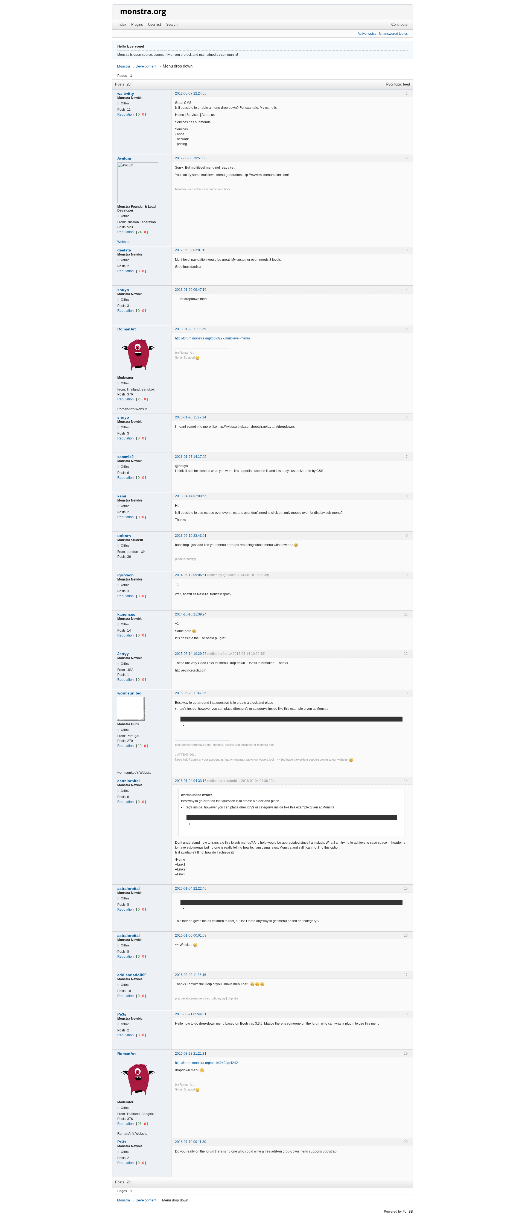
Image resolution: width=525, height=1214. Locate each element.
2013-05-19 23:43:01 (190, 536)
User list (154, 24)
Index (122, 24)
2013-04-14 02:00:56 (190, 496)
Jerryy (123, 654)
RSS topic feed (398, 84)
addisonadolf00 (132, 975)
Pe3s (121, 1014)
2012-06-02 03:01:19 (190, 250)
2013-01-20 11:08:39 (190, 329)
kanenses (126, 614)
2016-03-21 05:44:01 (190, 1014)
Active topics (367, 34)
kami (121, 496)
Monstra (123, 66)
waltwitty (125, 93)
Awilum (124, 158)
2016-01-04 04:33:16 (190, 781)
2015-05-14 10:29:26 (190, 654)
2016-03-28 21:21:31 (190, 1053)
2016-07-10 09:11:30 (190, 1142)
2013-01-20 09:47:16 (190, 290)
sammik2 (125, 456)
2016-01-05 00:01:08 (190, 935)
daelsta (124, 250)
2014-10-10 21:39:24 (190, 614)
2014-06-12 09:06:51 (190, 575)
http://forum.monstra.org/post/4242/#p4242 (206, 1063)
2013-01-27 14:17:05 (190, 457)
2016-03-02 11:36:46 (190, 975)
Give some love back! (216, 189)
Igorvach (125, 575)
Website (123, 242)
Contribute (399, 24)
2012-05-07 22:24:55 (190, 93)
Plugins (137, 24)
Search (171, 24)
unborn (124, 535)
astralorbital (128, 781)
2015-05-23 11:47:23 (190, 693)
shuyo (123, 290)
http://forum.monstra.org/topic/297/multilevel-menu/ (212, 338)
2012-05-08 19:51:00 (190, 158)
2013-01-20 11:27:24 (190, 417)
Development (146, 66)
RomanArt (126, 329)
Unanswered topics (393, 34)
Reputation (125, 114)
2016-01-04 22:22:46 (190, 888)
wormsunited (129, 693)
